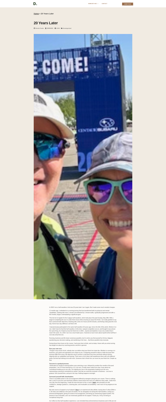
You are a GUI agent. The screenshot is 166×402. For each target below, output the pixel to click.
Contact (104, 3)
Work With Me (92, 3)
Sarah (94, 382)
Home (36, 14)
